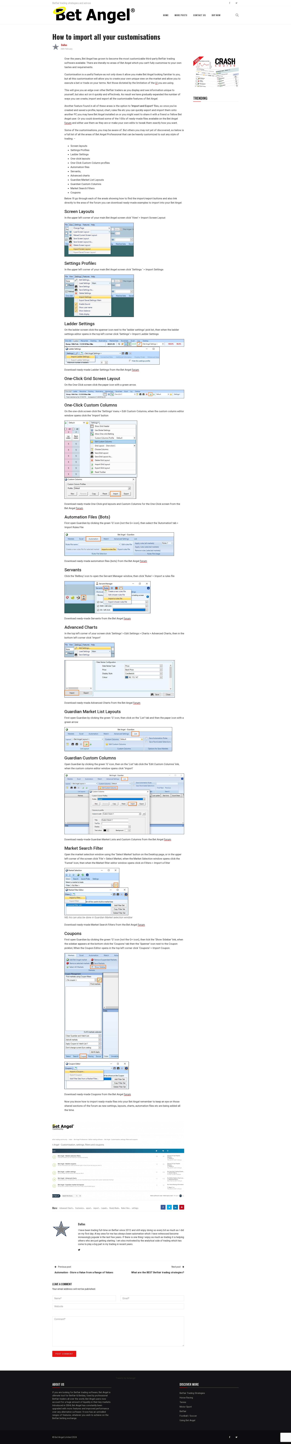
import (96, 1208)
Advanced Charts (66, 1208)
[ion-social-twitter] (236, 3)
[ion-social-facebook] (229, 3)
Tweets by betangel (125, 1378)
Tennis (183, 1402)
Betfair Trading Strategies (192, 1393)
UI (156, 82)
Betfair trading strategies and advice (71, 3)
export (88, 1208)
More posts (181, 15)
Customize (79, 1208)
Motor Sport (186, 1406)
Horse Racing (186, 1397)
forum (68, 122)
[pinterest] (181, 1207)
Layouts (104, 1208)
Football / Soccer (188, 1415)
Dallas (64, 45)
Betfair (183, 1411)
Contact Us (199, 15)
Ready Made (114, 1208)
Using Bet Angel (187, 1420)
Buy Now (216, 15)
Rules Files (125, 1208)
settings (135, 1208)
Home (166, 15)
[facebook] (163, 1207)
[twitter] (169, 1207)
